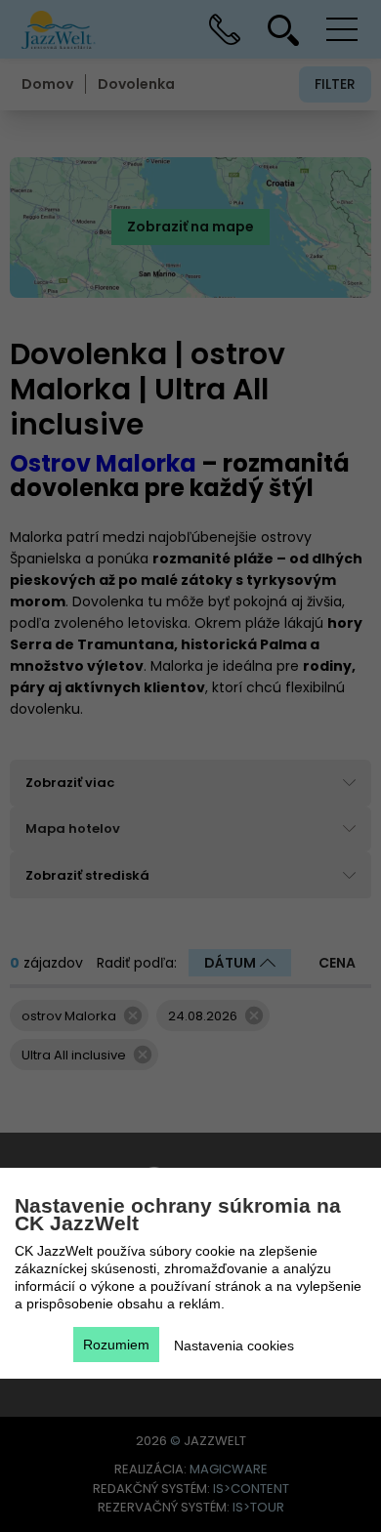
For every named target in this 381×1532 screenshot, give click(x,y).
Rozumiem (116, 1344)
